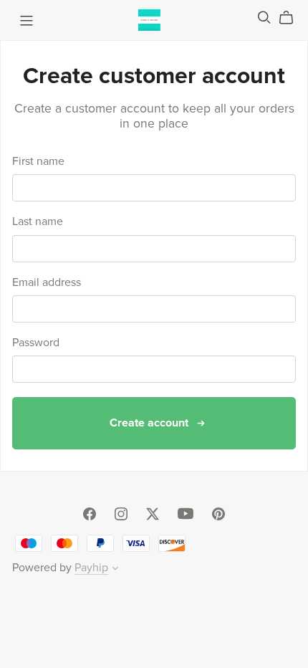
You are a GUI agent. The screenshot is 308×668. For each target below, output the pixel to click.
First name (38, 161)
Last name (37, 222)
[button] (115, 570)
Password (35, 343)
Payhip (91, 567)
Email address (46, 283)
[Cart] (291, 18)
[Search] (264, 17)
